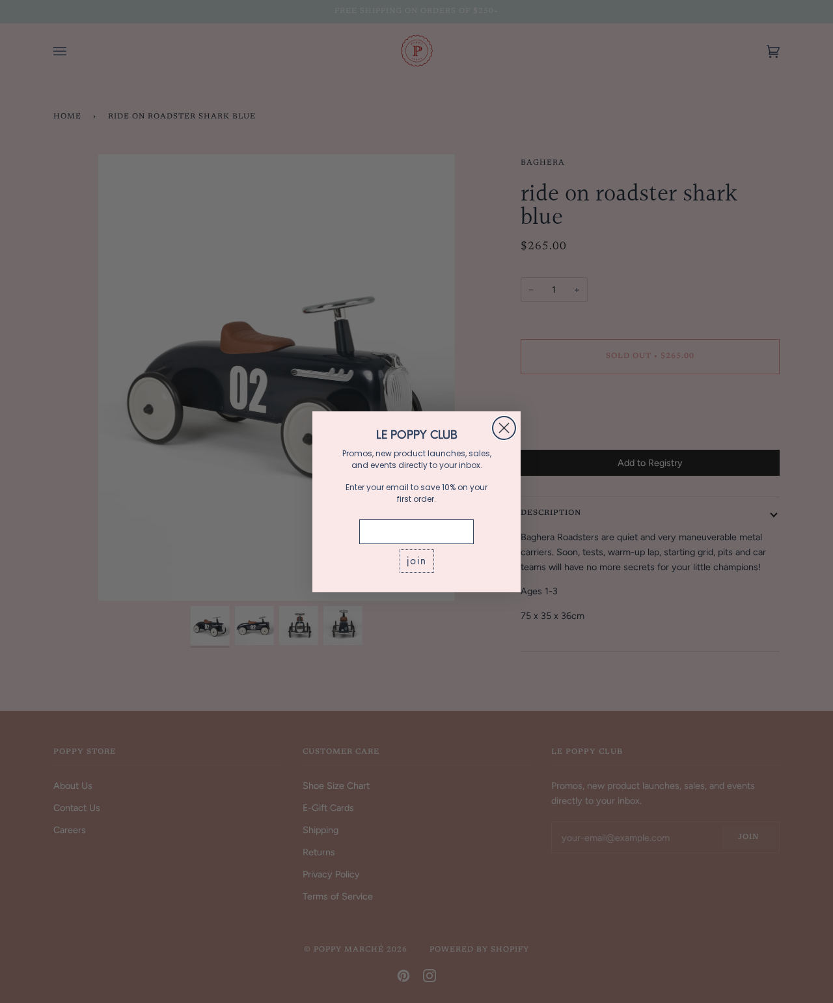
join (417, 561)
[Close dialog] (504, 428)
